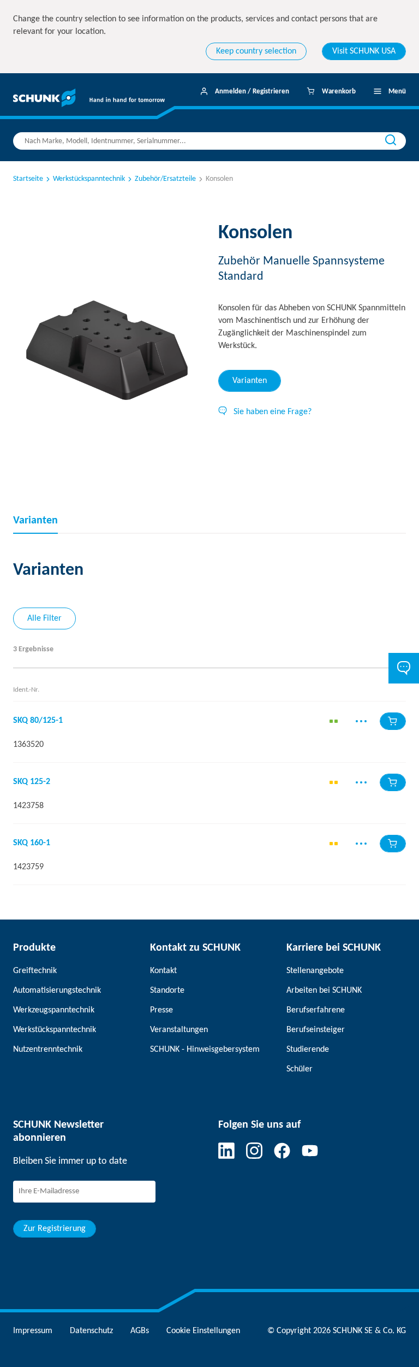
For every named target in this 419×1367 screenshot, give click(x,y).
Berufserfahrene (315, 1010)
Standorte (167, 990)
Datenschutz (91, 1331)
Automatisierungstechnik (57, 990)
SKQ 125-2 (31, 781)
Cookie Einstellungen (203, 1331)
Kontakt (163, 971)
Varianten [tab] (249, 380)
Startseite (28, 179)
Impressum (32, 1331)
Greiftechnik (35, 971)
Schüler (299, 1069)
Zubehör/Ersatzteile (165, 179)
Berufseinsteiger (315, 1030)
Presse (161, 1010)
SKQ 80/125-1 (38, 720)
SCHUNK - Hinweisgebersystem (205, 1049)
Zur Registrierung (54, 1228)
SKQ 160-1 (31, 843)
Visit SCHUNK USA (364, 51)
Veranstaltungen (179, 1030)
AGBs (139, 1331)
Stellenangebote (315, 971)
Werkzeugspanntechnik (53, 1010)
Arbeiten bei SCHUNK (324, 990)
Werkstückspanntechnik (89, 179)
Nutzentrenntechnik (47, 1049)
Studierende (307, 1049)
